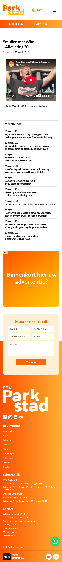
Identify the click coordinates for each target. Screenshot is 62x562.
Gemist (6, 444)
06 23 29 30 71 (15, 514)
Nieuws (6, 449)
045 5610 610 (16, 517)
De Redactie (9, 536)
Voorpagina (8, 431)
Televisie (7, 440)
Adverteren (8, 458)
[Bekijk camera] (49, 557)
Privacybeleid (9, 525)
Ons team (7, 462)
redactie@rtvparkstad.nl (19, 521)
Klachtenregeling (11, 528)
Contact (7, 467)
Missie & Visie (10, 532)
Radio (6, 435)
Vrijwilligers (9, 453)
